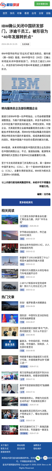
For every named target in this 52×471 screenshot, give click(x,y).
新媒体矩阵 (5, 452)
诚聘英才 (37, 445)
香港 (26, 13)
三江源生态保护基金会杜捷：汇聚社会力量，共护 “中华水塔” (34, 219)
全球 (41, 13)
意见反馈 (21, 448)
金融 (48, 13)
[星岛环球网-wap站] (11, 5)
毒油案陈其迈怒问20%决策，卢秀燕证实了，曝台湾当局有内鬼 (34, 414)
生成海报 (25, 44)
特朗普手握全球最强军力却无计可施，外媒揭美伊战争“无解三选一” (34, 360)
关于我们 (4, 445)
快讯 (12, 13)
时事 (19, 13)
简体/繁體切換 (42, 4)
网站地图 (21, 445)
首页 (5, 13)
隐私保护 (37, 448)
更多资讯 (26, 202)
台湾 (34, 13)
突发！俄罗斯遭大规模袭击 (33, 303)
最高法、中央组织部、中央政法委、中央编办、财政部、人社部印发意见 (34, 344)
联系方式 (4, 448)
